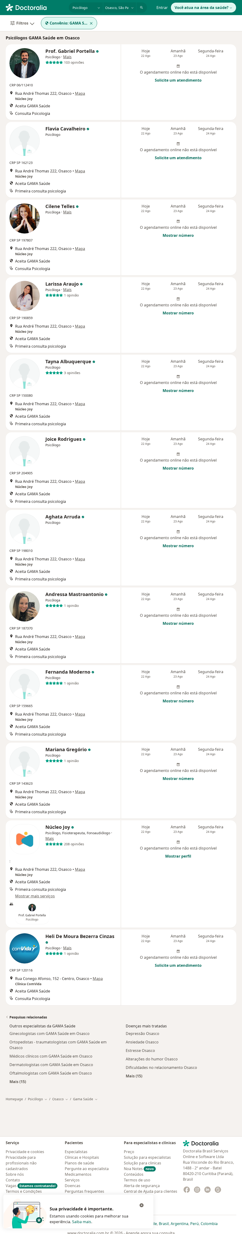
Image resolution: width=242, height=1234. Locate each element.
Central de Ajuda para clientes (150, 1191)
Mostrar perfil (178, 856)
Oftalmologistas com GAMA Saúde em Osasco (50, 1073)
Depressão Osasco (142, 1033)
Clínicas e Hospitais (82, 1157)
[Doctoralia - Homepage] (35, 7)
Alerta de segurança (142, 1185)
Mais (67, 56)
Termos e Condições (24, 1191)
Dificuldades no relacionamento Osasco (161, 1067)
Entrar (162, 7)
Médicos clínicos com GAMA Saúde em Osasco (50, 1056)
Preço (129, 1151)
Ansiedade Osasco (142, 1042)
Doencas (72, 1185)
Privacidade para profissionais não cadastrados (21, 1163)
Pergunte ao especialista (87, 1168)
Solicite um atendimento (178, 80)
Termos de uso (137, 1180)
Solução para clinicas (142, 1163)
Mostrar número (178, 235)
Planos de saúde (79, 1163)
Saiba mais (81, 1221)
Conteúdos (133, 1174)
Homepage (14, 1099)
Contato (13, 1180)
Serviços (72, 1180)
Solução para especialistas (147, 1157)
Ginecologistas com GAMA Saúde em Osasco (49, 1033)
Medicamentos (78, 1174)
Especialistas (76, 1151)
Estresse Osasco (140, 1050)
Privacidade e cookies (25, 1151)
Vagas (31, 1185)
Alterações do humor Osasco (152, 1059)
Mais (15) (17, 1081)
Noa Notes (139, 1168)
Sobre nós (15, 1174)
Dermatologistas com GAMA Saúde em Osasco (51, 1064)
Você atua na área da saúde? (202, 7)
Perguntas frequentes (84, 1191)
